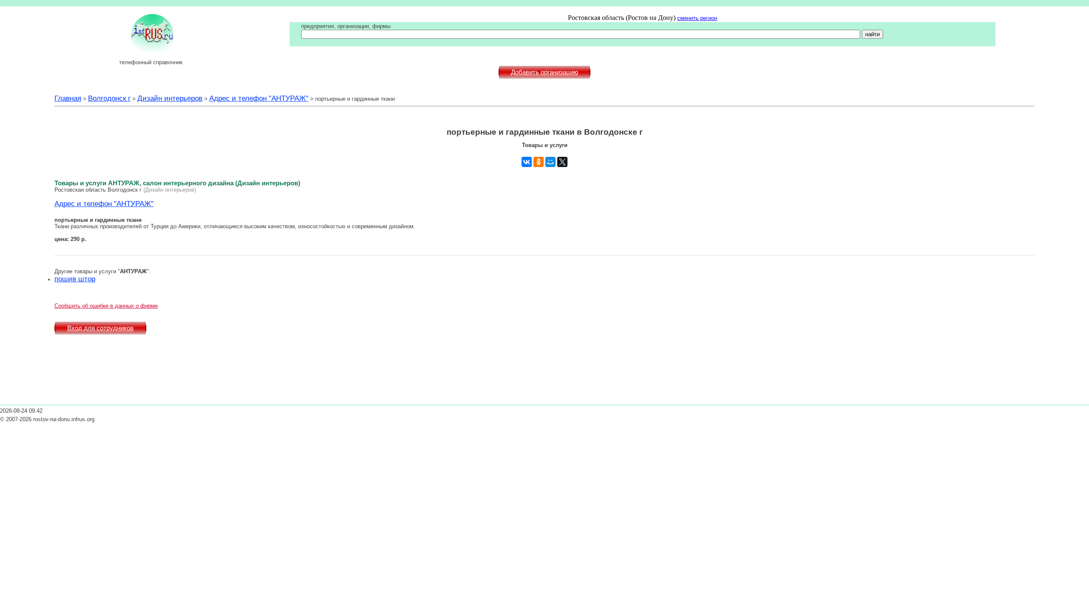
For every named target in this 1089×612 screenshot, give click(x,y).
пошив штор (74, 279)
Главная (67, 98)
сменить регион (697, 18)
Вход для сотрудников (100, 328)
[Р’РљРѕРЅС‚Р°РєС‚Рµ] (527, 162)
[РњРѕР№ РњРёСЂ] (550, 162)
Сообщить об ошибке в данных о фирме (106, 306)
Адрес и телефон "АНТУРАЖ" (258, 98)
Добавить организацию (544, 72)
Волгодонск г (109, 98)
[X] (562, 162)
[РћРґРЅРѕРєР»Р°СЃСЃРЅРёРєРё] (538, 162)
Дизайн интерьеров (169, 98)
